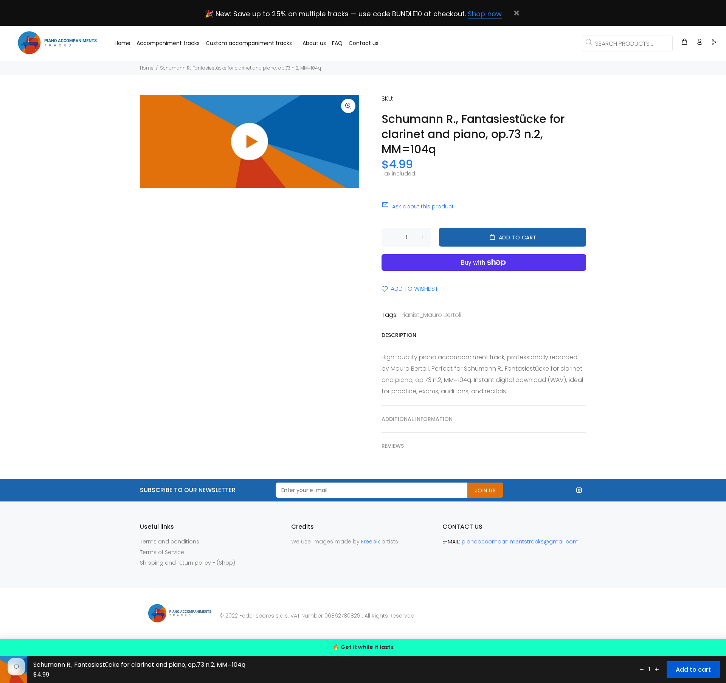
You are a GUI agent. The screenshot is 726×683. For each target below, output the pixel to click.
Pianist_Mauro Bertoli (430, 314)
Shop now (484, 14)
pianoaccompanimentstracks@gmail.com (520, 541)
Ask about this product (423, 206)
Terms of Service (162, 552)
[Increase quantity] (657, 669)
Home (147, 68)
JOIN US (485, 490)
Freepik (371, 541)
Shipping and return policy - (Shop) (187, 563)
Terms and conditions (169, 541)
